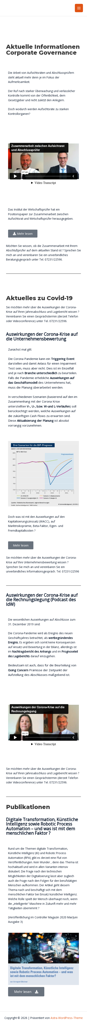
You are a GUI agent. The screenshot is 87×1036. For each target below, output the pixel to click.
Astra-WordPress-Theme (67, 1018)
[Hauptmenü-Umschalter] (79, 8)
